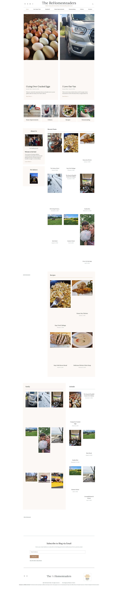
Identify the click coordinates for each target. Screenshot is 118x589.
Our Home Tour (37, 9)
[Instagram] (32, 4)
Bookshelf (47, 9)
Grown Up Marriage (87, 261)
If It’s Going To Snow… (55, 208)
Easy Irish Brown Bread (60, 365)
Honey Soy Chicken (87, 160)
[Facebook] (25, 4)
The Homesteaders (59, 3)
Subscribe (34, 556)
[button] (93, 4)
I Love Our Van (69, 86)
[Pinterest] (27, 4)
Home (27, 9)
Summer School (71, 241)
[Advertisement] (33, 325)
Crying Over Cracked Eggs (38, 86)
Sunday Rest (87, 208)
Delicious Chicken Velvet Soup (82, 365)
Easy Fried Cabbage (71, 168)
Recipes (90, 9)
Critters (82, 9)
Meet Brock (54, 241)
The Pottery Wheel (55, 168)
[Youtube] (30, 4)
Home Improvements (59, 9)
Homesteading (72, 9)
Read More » (29, 96)
